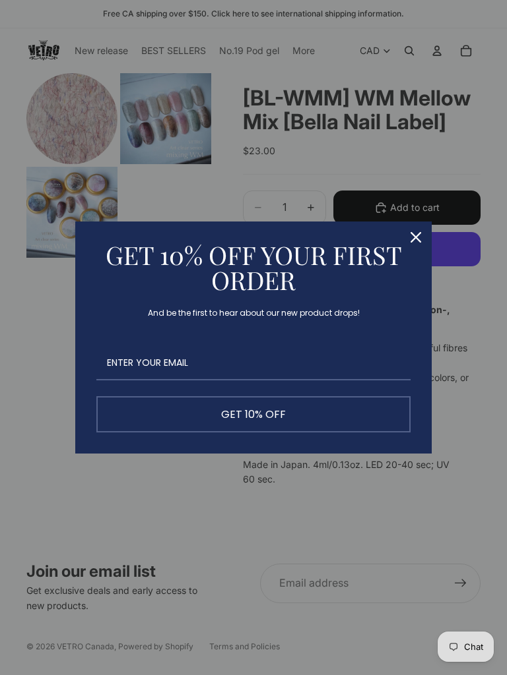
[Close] (416, 237)
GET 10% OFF (253, 414)
